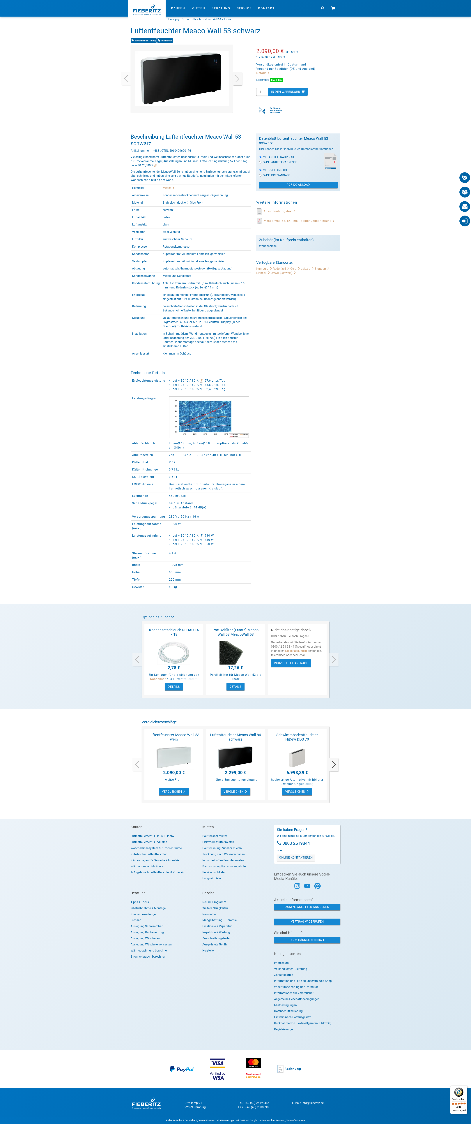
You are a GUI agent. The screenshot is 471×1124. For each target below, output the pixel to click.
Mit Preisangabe (275, 170)
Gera (293, 268)
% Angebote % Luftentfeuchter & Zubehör (157, 872)
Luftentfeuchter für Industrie (149, 842)
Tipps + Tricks (140, 902)
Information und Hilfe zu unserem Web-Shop (303, 981)
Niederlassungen (296, 651)
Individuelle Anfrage (291, 663)
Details (262, 73)
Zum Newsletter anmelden (307, 907)
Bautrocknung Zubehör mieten (222, 848)
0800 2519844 (296, 843)
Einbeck (261, 273)
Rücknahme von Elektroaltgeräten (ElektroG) (302, 1023)
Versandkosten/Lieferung (290, 969)
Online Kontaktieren (296, 857)
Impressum (281, 963)
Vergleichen (172, 791)
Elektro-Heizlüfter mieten (218, 842)
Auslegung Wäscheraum (146, 938)
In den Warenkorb (286, 92)
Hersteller (208, 950)
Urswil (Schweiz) (282, 273)
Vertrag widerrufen (307, 921)
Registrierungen (284, 1029)
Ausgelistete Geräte (214, 944)
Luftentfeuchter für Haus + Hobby (152, 836)
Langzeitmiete (211, 878)
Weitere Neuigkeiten (215, 908)
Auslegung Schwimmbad (147, 926)
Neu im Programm (214, 902)
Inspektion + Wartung (216, 932)
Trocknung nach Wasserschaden (223, 854)
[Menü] (465, 1088)
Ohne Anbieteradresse (280, 162)
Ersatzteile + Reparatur (217, 926)
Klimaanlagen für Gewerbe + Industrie (155, 860)
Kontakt (266, 8)
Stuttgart (321, 268)
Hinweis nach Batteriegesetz (292, 1017)
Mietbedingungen (285, 1005)
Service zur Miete (213, 872)
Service (244, 8)
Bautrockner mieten (215, 836)
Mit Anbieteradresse (279, 157)
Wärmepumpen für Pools (147, 866)
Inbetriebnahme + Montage (148, 908)
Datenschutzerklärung (288, 1011)
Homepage (174, 19)
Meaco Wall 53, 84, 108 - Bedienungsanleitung (298, 221)
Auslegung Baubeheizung (147, 932)
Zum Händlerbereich (307, 940)
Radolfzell (280, 268)
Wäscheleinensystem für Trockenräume (156, 848)
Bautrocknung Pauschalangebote (224, 866)
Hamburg (262, 268)
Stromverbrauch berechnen (148, 956)
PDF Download (298, 184)
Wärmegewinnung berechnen (149, 950)
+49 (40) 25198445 (256, 1103)
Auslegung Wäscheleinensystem (152, 944)
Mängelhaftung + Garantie (219, 920)
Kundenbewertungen (144, 914)
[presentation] (126, 78)
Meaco (167, 188)
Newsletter (209, 914)
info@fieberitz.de (313, 1103)
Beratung (221, 8)
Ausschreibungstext (278, 211)
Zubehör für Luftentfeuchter (149, 854)
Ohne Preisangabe (276, 175)
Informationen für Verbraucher (293, 993)
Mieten (198, 8)
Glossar (136, 920)
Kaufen (178, 8)
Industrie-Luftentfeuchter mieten (223, 860)
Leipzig (306, 268)
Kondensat (158, 679)
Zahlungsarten (283, 975)
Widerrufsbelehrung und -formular (296, 987)
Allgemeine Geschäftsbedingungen (296, 999)
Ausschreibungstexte (215, 938)
